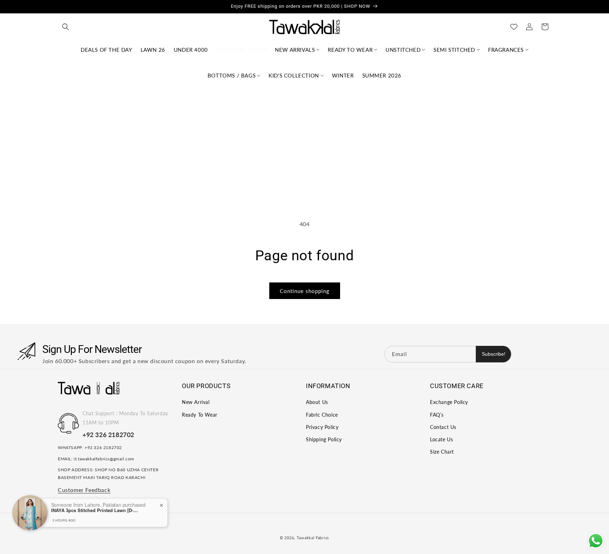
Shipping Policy (324, 439)
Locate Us (441, 439)
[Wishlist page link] (513, 26)
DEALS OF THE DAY (106, 49)
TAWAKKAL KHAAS (241, 49)
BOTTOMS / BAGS (232, 75)
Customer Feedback (84, 489)
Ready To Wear (199, 415)
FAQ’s (437, 415)
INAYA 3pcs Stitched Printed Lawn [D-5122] (95, 510)
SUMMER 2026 (382, 75)
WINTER (343, 75)
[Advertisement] (304, 141)
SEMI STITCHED (454, 49)
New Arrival (196, 402)
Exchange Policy (449, 402)
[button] (65, 27)
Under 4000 (191, 49)
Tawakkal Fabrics (313, 537)
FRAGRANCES (506, 49)
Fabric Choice (322, 415)
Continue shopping (305, 291)
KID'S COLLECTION (294, 75)
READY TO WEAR (350, 49)
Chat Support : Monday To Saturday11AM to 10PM (125, 418)
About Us (317, 402)
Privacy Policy (322, 427)
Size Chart (442, 452)
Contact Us (443, 427)
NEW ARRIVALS (295, 49)
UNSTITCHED (403, 49)
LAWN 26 (153, 49)
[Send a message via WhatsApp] (595, 540)
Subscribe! (493, 354)
